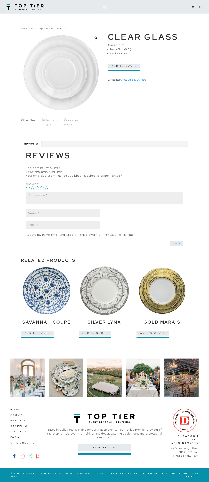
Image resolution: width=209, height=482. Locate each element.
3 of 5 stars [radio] (37, 188)
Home (24, 28)
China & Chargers (37, 28)
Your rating (33, 183)
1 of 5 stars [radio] (28, 188)
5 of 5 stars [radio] (46, 188)
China (50, 28)
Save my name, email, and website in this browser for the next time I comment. (83, 234)
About (16, 414)
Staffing (19, 426)
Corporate (21, 431)
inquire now (104, 447)
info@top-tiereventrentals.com (148, 473)
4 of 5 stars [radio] (42, 188)
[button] (96, 38)
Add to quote (124, 66)
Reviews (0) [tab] (31, 143)
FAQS (15, 437)
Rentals (18, 420)
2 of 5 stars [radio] (32, 188)
